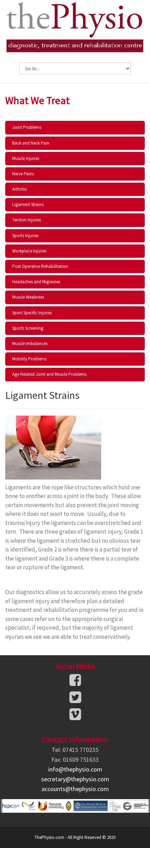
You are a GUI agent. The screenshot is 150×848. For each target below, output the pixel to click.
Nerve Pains (23, 174)
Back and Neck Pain (30, 143)
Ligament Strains (28, 204)
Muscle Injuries (25, 158)
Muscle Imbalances (29, 343)
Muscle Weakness (28, 297)
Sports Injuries (25, 236)
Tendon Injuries (26, 220)
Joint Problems (26, 127)
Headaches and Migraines (36, 282)
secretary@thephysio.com (75, 779)
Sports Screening (27, 328)
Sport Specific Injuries (32, 313)
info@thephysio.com (75, 769)
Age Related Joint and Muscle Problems (49, 374)
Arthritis (19, 189)
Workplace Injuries (29, 251)
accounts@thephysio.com (75, 789)
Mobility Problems (29, 359)
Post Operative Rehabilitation (40, 266)
